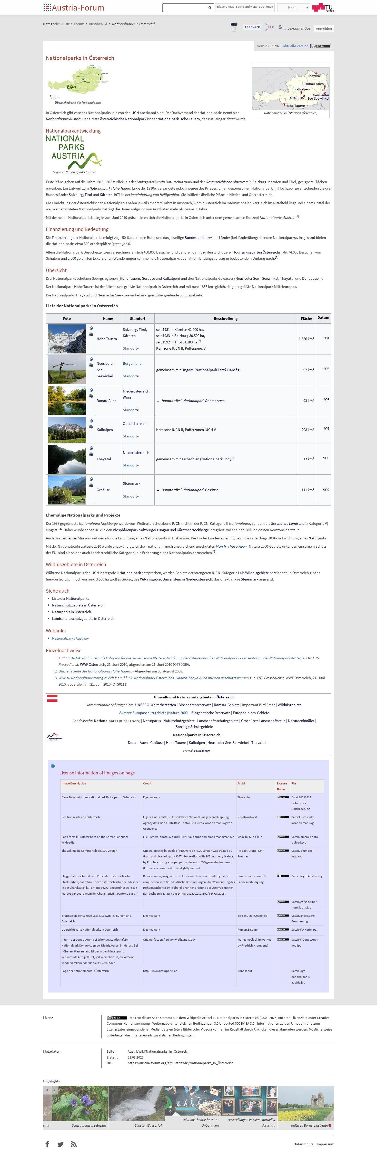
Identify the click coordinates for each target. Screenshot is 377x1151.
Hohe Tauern (295, 105)
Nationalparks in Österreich (197, 735)
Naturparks (317, 538)
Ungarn (188, 369)
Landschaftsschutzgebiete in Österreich (83, 618)
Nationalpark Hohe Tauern (178, 118)
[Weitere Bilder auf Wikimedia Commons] (91, 327)
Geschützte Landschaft (288, 523)
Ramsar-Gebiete (227, 705)
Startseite (47, 7)
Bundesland (194, 237)
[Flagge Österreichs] (52, 698)
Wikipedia (194, 1017)
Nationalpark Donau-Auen (204, 400)
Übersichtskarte (65, 102)
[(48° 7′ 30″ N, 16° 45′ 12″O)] (325, 86)
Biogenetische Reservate (210, 712)
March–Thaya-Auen (231, 546)
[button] (252, 27)
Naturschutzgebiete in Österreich (78, 605)
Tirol (88, 194)
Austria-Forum (78, 7)
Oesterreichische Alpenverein (229, 181)
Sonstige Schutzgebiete (194, 726)
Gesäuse (296, 97)
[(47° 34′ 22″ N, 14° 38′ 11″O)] (304, 96)
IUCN (135, 112)
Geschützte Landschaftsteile (263, 720)
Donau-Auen (314, 83)
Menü (292, 7)
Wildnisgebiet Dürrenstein (160, 579)
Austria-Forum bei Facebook (47, 1144)
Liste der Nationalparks (70, 598)
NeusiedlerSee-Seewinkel (318, 97)
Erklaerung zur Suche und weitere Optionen (245, 6)
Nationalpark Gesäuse (200, 489)
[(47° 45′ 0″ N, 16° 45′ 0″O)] (325, 93)
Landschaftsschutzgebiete (218, 720)
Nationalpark (135, 118)
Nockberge (203, 751)
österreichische (112, 118)
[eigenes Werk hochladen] (91, 333)
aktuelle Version (296, 45)
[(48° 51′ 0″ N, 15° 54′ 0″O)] (316, 74)
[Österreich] (55, 736)
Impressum (325, 1143)
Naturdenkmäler (301, 720)
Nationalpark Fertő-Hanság (218, 369)
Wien (127, 397)
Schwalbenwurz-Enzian (89, 1125)
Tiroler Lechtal (72, 538)
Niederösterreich (136, 391)
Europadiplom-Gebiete (251, 712)
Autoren (284, 1017)
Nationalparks (106, 720)
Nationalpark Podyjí (217, 458)
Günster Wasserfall (148, 1125)
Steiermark (131, 483)
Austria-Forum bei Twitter (60, 1144)
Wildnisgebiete (257, 572)
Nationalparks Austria (69, 638)
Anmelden (324, 28)
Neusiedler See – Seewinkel (256, 278)
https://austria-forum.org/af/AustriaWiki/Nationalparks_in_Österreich (180, 1063)
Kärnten (106, 194)
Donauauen (311, 278)
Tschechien (190, 458)
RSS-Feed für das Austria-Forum (74, 1144)
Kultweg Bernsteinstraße (309, 1125)
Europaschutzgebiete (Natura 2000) (161, 712)
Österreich (225, 697)
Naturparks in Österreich (71, 611)
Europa (125, 712)
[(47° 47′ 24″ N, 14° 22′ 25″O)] (301, 92)
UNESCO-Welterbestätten (155, 705)
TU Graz (323, 7)
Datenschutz (303, 1143)
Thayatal (314, 75)
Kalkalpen (171, 278)
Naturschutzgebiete (179, 720)
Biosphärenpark (125, 529)
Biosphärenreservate (194, 705)
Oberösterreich (134, 423)
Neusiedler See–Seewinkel (228, 742)
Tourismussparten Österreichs (257, 252)
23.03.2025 (268, 1017)
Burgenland (132, 363)
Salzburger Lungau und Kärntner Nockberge (174, 529)
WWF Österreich (92, 664)
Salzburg (76, 194)
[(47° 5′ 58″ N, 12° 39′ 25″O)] (284, 104)
